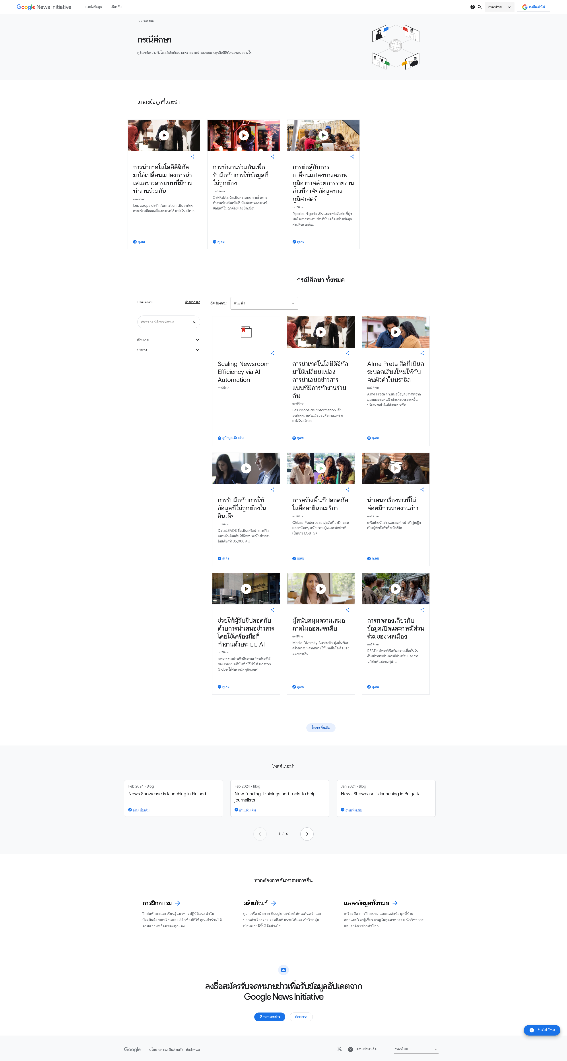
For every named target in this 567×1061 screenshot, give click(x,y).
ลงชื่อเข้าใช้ (537, 7)
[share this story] (193, 157)
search (479, 7)
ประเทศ (168, 350)
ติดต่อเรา (301, 1017)
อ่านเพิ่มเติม (141, 810)
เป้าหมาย (168, 340)
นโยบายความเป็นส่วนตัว (166, 1049)
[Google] (132, 1049)
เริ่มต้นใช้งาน (542, 1030)
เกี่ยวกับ (116, 7)
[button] (500, 7)
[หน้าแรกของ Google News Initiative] (44, 7)
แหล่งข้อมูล (147, 20)
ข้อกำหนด (193, 1049)
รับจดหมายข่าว (270, 1017)
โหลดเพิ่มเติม (321, 727)
